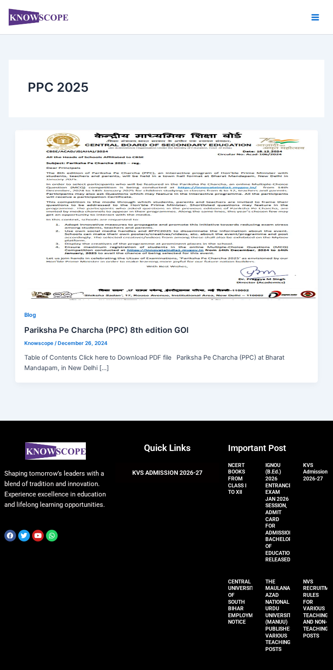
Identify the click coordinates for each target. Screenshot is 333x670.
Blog (30, 315)
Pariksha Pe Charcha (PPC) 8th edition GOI (106, 330)
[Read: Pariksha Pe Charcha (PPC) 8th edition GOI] (166, 214)
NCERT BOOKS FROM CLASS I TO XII (237, 478)
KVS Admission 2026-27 (315, 472)
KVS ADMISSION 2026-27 (167, 472)
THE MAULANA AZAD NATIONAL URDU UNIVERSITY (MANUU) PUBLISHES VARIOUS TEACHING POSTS (279, 615)
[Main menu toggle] (315, 17)
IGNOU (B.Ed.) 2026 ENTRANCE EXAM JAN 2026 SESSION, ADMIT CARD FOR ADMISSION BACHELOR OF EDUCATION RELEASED (279, 512)
